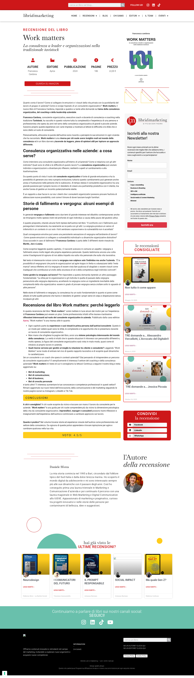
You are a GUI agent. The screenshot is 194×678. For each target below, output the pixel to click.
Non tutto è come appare (140, 287)
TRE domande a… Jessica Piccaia (146, 386)
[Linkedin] (153, 5)
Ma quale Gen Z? (156, 580)
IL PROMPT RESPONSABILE (94, 581)
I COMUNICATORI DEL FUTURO (64, 581)
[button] (147, 425)
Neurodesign (31, 580)
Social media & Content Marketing (142, 198)
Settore (130, 181)
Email (129, 171)
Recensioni (88, 16)
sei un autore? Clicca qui (134, 646)
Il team (149, 16)
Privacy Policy (154, 216)
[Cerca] (123, 5)
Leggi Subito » (130, 294)
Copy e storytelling (137, 185)
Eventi (162, 16)
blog (105, 16)
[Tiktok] (159, 5)
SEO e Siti (134, 191)
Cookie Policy (141, 656)
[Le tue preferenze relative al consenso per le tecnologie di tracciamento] (4, 673)
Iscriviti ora (147, 225)
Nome (129, 160)
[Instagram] (148, 5)
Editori (133, 16)
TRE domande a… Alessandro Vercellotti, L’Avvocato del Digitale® (147, 337)
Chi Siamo (118, 16)
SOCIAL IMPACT (125, 580)
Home (74, 16)
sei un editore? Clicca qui (134, 648)
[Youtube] (110, 622)
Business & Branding (138, 188)
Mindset (133, 201)
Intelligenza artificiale (138, 194)
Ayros (26, 320)
